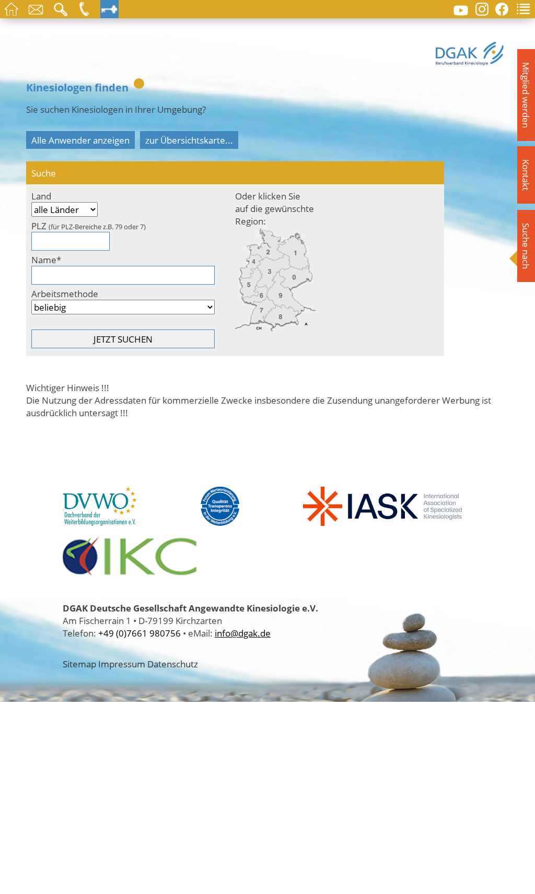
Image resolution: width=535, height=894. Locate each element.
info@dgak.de (243, 633)
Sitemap (79, 663)
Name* (46, 259)
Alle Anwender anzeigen (80, 140)
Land (41, 196)
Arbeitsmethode (64, 293)
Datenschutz (172, 663)
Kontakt (526, 175)
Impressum (121, 663)
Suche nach (526, 246)
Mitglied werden (526, 95)
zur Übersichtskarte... (189, 140)
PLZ (88, 225)
